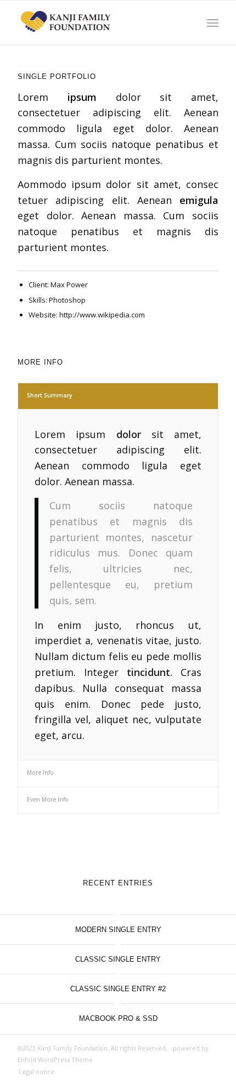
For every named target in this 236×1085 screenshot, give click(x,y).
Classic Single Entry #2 (118, 989)
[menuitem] (33, 1072)
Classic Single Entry (118, 959)
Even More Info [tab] (48, 799)
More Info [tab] (40, 772)
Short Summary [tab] (49, 395)
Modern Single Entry (118, 929)
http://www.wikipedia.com (102, 315)
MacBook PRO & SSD (118, 1018)
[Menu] (212, 22)
